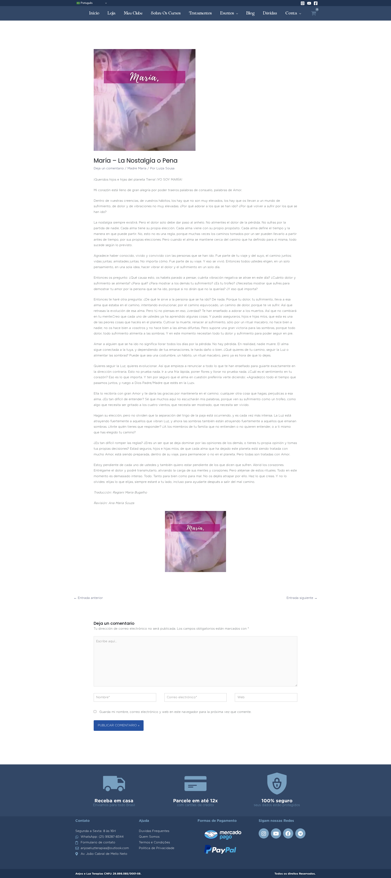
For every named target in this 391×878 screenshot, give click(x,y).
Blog (250, 13)
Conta (291, 13)
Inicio (94, 13)
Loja (112, 13)
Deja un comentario (109, 168)
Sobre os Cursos (166, 13)
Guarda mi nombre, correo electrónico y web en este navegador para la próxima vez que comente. (175, 712)
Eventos (227, 13)
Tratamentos (200, 13)
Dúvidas (270, 13)
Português (86, 2)
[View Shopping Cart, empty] (313, 13)
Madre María (136, 168)
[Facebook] (316, 3)
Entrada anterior (88, 598)
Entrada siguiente (302, 598)
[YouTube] (309, 3)
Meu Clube (133, 13)
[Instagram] (303, 3)
